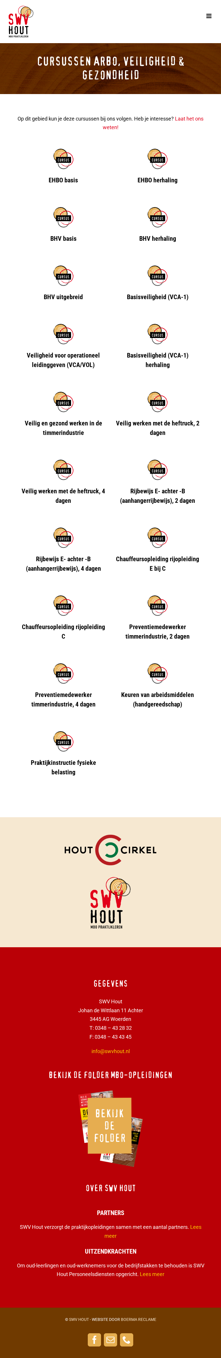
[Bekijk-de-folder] (110, 1091)
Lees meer (152, 1274)
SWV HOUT (79, 1319)
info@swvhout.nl (111, 1051)
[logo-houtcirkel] (110, 837)
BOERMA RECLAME (138, 1319)
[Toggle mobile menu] (209, 16)
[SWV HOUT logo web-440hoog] (110, 879)
